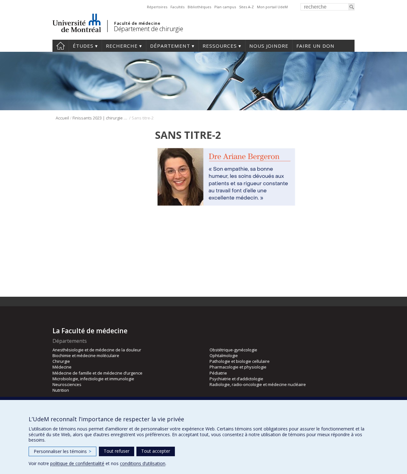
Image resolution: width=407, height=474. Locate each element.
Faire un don (315, 46)
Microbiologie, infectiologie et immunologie (93, 379)
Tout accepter (155, 451)
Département (170, 46)
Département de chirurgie (148, 28)
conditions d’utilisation (142, 463)
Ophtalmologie (224, 355)
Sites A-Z (246, 6)
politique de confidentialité (77, 463)
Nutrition (60, 390)
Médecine (62, 367)
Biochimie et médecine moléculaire (85, 355)
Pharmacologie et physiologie (238, 367)
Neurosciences (66, 384)
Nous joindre (268, 46)
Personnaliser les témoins (62, 451)
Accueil (62, 118)
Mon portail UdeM (272, 6)
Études (83, 46)
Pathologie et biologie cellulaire (240, 361)
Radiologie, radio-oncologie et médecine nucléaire (258, 384)
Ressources (220, 46)
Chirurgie (61, 361)
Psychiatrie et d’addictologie (236, 379)
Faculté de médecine (137, 23)
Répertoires (157, 6)
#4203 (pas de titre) (60, 46)
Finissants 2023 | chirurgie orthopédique (100, 118)
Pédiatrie (218, 373)
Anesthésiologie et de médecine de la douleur (96, 350)
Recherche (122, 46)
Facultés (177, 6)
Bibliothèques (199, 6)
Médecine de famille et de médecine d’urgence (97, 373)
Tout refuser (116, 451)
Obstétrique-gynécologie (233, 350)
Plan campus (225, 6)
